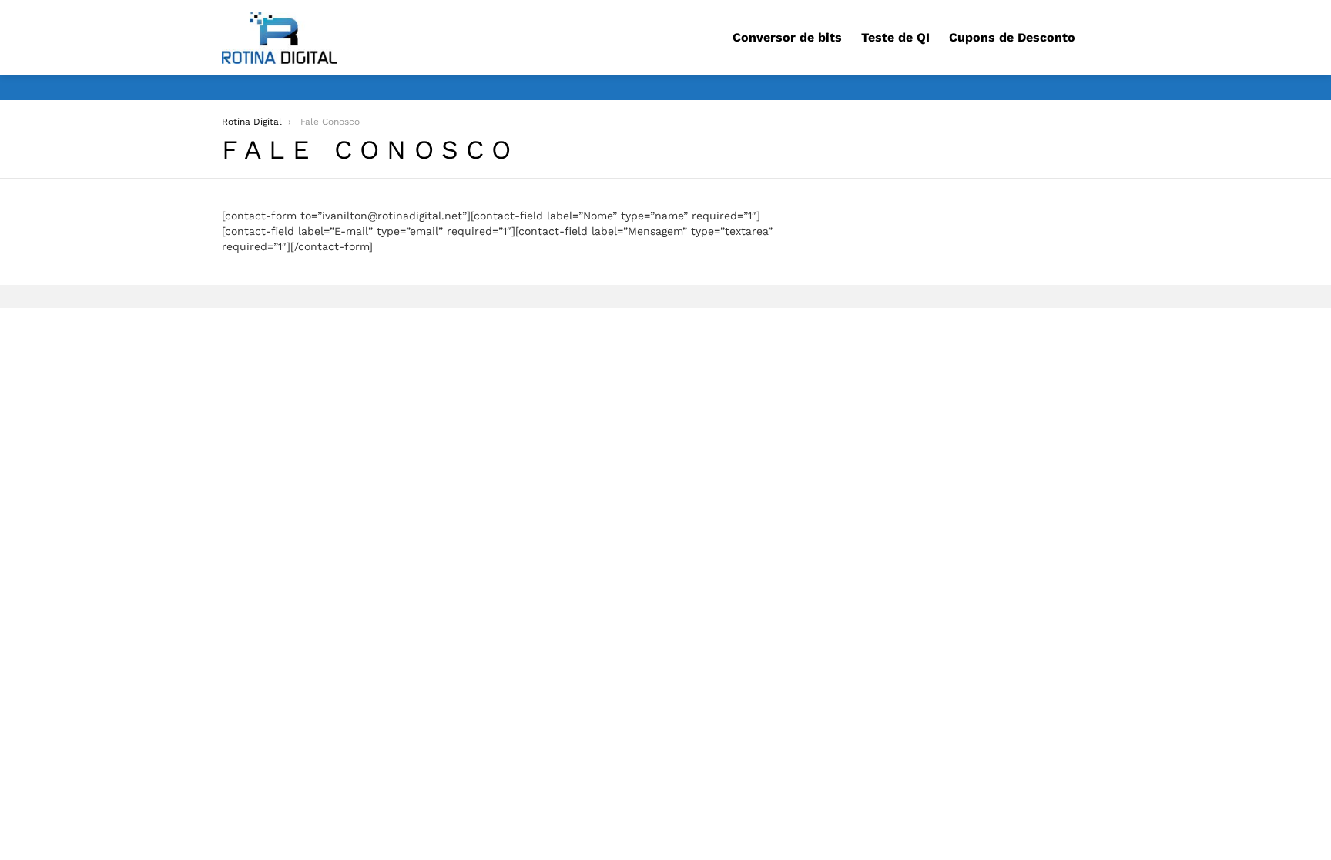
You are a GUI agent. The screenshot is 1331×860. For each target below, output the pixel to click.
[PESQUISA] (1100, 37)
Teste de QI (895, 37)
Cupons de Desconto (1012, 37)
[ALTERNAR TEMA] (1103, 87)
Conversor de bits (787, 37)
